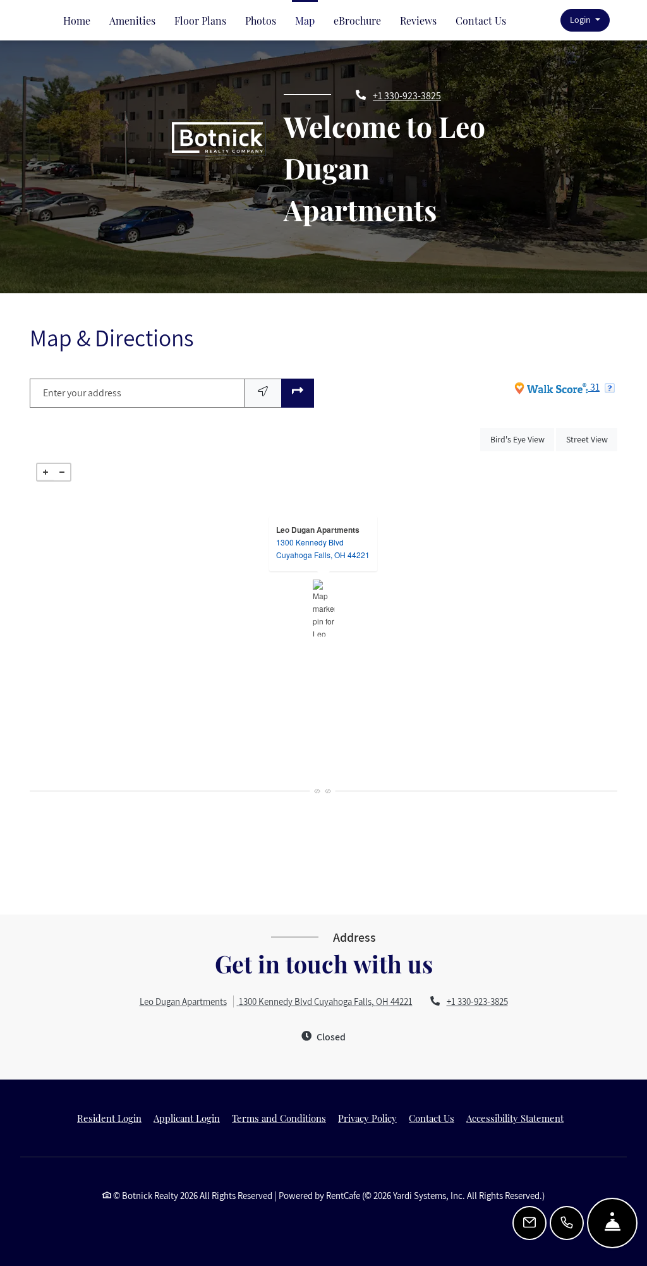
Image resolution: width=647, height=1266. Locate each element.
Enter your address (82, 392)
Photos (260, 20)
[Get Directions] (297, 393)
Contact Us (481, 20)
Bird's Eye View (522, 439)
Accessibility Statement (515, 1117)
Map (305, 20)
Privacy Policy (367, 1117)
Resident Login (109, 1117)
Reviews (418, 20)
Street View (591, 439)
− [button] (62, 472)
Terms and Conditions (279, 1117)
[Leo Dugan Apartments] (324, 608)
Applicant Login (187, 1117)
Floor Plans (200, 20)
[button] (585, 20)
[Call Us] (567, 1223)
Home (76, 20)
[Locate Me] (263, 393)
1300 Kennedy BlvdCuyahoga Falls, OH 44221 (323, 548)
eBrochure (357, 20)
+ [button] (45, 472)
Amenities (132, 20)
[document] (323, 608)
